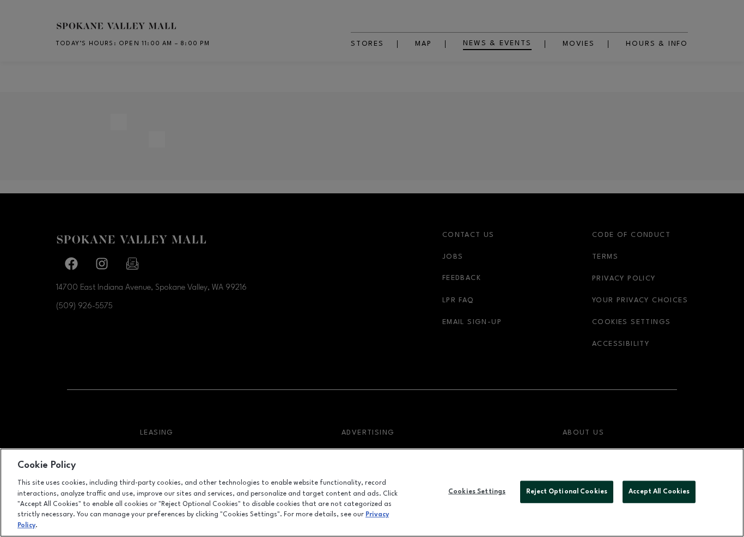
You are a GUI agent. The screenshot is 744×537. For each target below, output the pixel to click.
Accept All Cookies (659, 491)
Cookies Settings (476, 491)
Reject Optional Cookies (566, 491)
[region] (372, 492)
